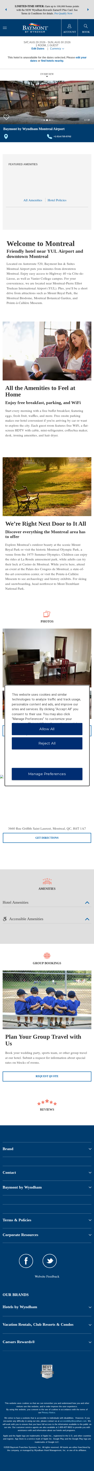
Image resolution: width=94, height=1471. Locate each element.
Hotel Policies (57, 200)
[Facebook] (26, 1261)
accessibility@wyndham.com (73, 1421)
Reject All (47, 743)
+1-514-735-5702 (62, 136)
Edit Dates (37, 48)
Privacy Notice (48, 1413)
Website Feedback (47, 1276)
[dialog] (47, 735)
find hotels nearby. (52, 60)
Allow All (47, 729)
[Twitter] (49, 1261)
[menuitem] (5, 27)
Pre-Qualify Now (63, 13)
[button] (6, 9)
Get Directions (47, 838)
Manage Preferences (47, 774)
